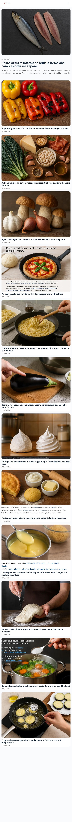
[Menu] (67, 3)
